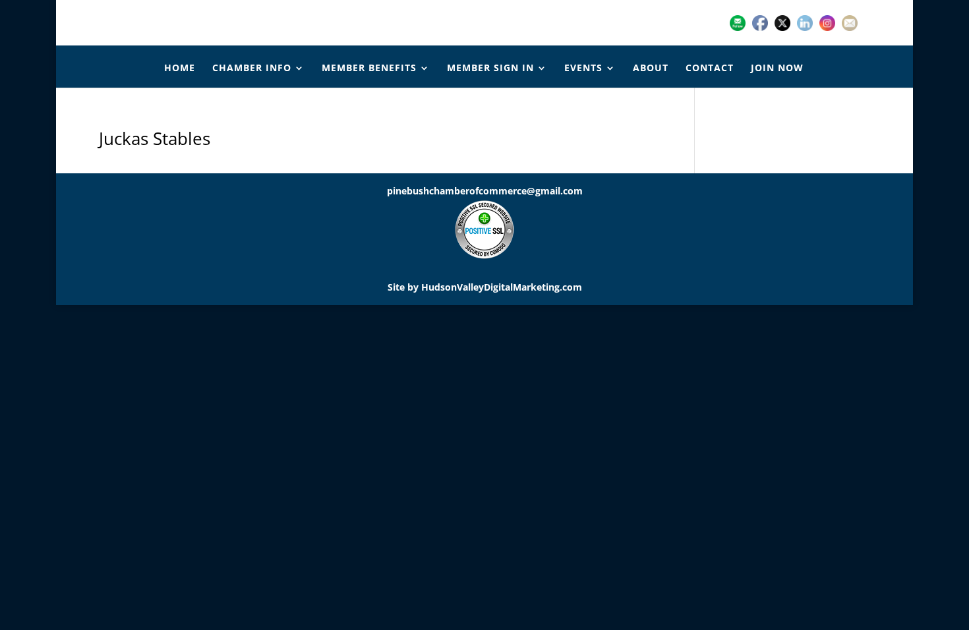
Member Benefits (369, 68)
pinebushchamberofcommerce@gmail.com (485, 191)
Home (179, 68)
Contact (710, 68)
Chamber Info (251, 68)
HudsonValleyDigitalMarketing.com (501, 287)
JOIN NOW (777, 68)
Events (583, 68)
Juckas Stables (154, 138)
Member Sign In (490, 68)
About (650, 68)
